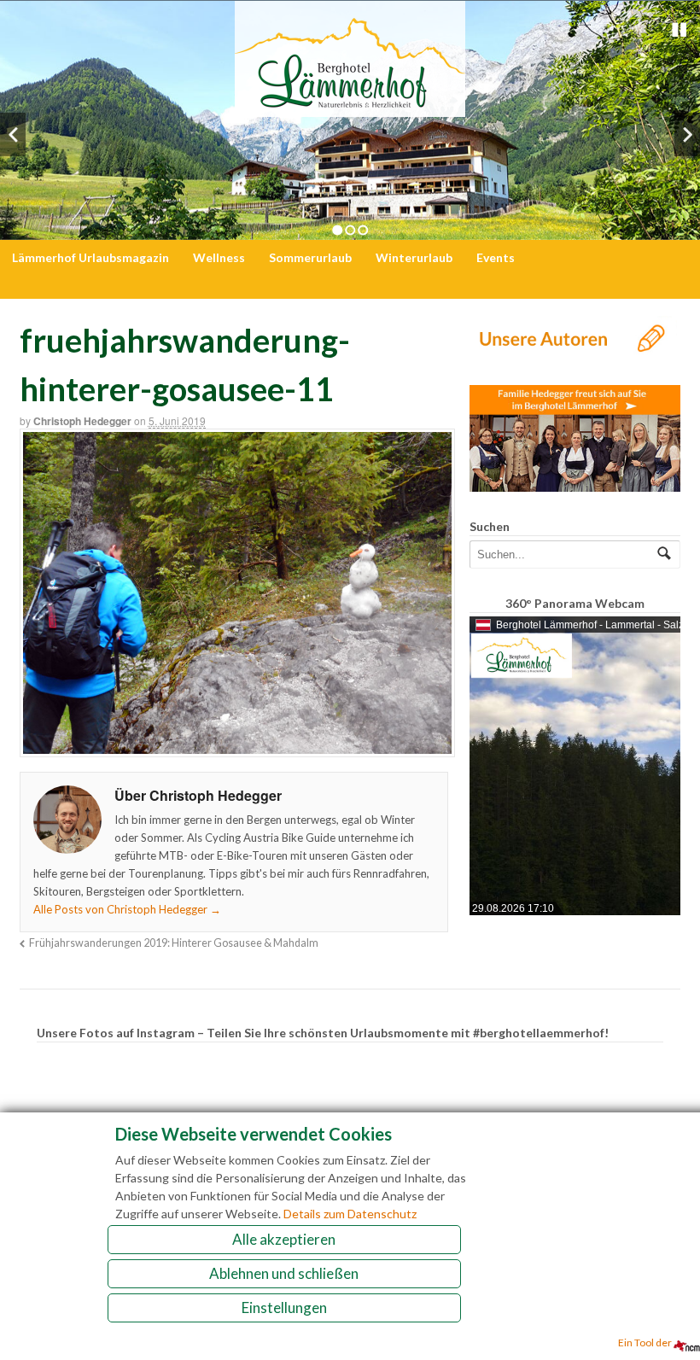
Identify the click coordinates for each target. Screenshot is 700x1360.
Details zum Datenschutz (350, 1213)
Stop (679, 30)
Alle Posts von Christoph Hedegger (127, 909)
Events (495, 257)
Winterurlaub (414, 257)
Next (687, 134)
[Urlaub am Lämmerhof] (350, 108)
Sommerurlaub (310, 257)
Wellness (219, 257)
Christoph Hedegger (82, 421)
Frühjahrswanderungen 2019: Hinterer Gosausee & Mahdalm (173, 943)
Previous (13, 134)
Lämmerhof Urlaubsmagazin (90, 257)
